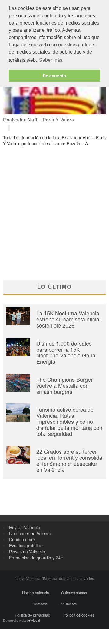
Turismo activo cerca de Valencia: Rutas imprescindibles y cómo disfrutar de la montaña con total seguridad (69, 421)
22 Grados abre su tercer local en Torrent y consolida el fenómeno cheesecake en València (69, 460)
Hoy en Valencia (24, 527)
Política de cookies (78, 614)
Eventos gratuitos (25, 545)
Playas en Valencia (27, 551)
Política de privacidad (32, 614)
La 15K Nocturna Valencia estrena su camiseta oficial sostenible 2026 (68, 319)
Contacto (39, 603)
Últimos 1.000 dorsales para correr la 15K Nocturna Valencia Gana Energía (65, 352)
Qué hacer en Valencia (31, 533)
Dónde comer (22, 539)
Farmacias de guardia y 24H (36, 558)
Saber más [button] (50, 60)
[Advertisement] (54, 204)
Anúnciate (68, 603)
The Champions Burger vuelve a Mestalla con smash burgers (64, 385)
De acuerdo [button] (54, 75)
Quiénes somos (74, 592)
